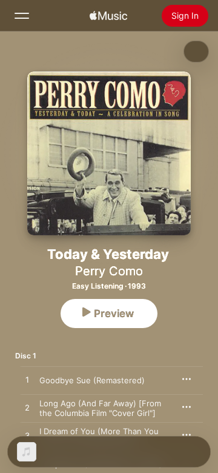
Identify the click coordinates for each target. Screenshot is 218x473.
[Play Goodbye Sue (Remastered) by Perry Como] (27, 380)
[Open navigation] (21, 15)
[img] (108, 15)
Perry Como (109, 271)
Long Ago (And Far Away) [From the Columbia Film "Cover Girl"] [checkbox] (100, 408)
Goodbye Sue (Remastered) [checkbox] (92, 380)
